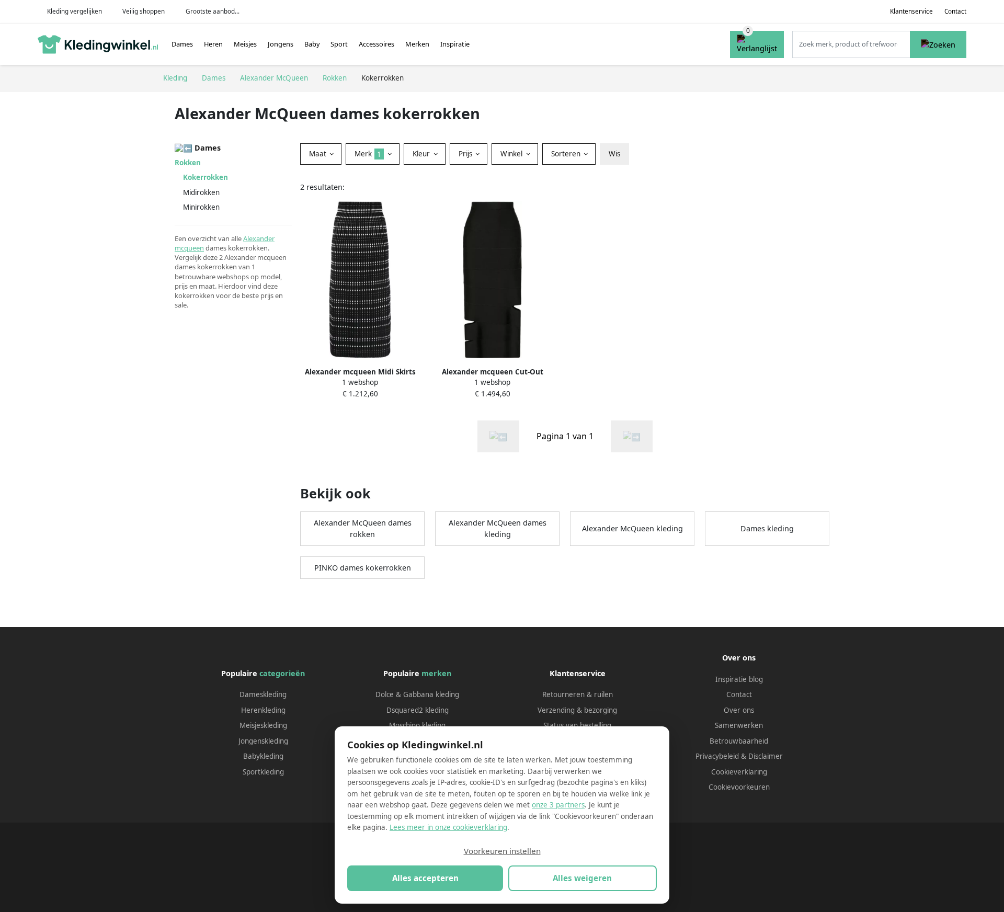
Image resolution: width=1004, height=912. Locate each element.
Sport (339, 44)
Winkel (512, 153)
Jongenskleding (263, 741)
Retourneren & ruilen (577, 694)
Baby (312, 44)
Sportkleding (263, 772)
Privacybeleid (717, 756)
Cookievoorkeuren (739, 787)
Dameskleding (263, 694)
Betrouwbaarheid (739, 741)
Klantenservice (911, 11)
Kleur (422, 153)
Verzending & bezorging (577, 710)
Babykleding (263, 756)
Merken (417, 44)
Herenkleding (263, 710)
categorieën (282, 673)
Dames (182, 44)
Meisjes (245, 44)
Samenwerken (739, 725)
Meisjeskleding (263, 725)
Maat (318, 153)
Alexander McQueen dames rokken (363, 528)
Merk (368, 153)
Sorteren (567, 153)
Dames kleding (767, 528)
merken (436, 673)
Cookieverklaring (739, 772)
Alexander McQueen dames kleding (497, 528)
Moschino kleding (417, 725)
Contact (955, 11)
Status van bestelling (577, 725)
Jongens (280, 44)
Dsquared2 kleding (417, 710)
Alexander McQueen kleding (632, 528)
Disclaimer (765, 756)
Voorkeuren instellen (502, 851)
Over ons (739, 710)
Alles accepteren (425, 878)
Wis (614, 153)
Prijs (466, 153)
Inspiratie (455, 44)
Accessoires (376, 44)
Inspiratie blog (739, 679)
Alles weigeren (582, 878)
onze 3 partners (558, 805)
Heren (213, 44)
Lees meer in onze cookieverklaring (448, 827)
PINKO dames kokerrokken (362, 568)
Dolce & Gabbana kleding (417, 694)
